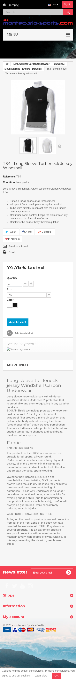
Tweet (12, 231)
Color (10, 299)
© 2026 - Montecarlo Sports (19, 625)
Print (12, 252)
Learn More (40, 675)
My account (13, 617)
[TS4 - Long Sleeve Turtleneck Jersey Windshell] (28, 145)
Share (28, 231)
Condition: (9, 182)
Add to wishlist (23, 333)
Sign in (67, 4)
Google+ (46, 231)
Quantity (12, 278)
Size (10, 289)
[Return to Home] (7, 64)
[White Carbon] (9, 305)
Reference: (9, 176)
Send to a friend (18, 246)
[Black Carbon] (15, 305)
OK (56, 675)
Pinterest (14, 238)
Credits (40, 625)
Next (60, 146)
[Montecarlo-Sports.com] (38, 21)
